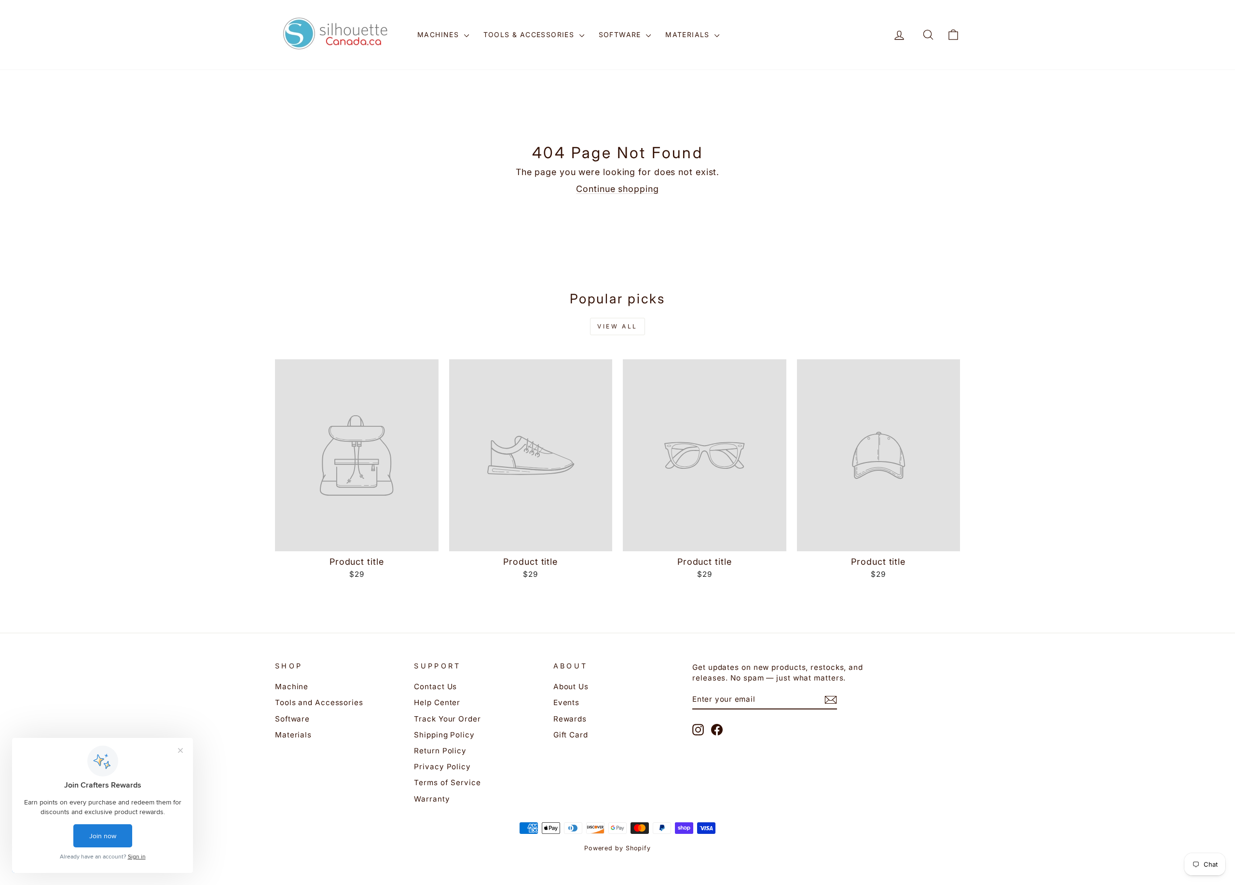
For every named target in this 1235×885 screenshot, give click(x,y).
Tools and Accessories (319, 702)
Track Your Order (447, 718)
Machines (439, 34)
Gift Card (570, 734)
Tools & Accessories (530, 34)
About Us (571, 686)
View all (617, 326)
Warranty (432, 798)
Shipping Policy (444, 734)
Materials (688, 34)
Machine (291, 686)
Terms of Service (447, 782)
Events (566, 702)
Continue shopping (617, 189)
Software (621, 34)
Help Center (437, 702)
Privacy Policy (442, 766)
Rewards (570, 718)
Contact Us (435, 686)
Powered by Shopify (617, 848)
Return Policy (440, 750)
